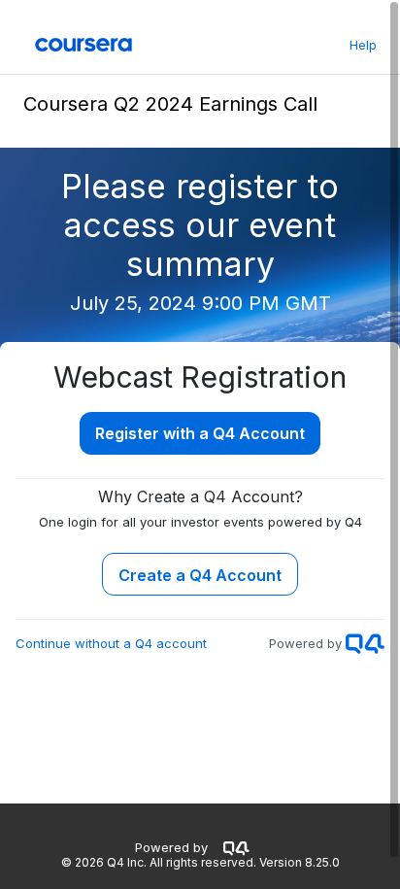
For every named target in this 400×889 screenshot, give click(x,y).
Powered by (171, 847)
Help (363, 44)
